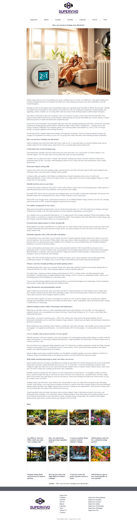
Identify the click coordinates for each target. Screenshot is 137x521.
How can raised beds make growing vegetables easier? (58, 440)
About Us (63, 510)
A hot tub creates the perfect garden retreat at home (79, 476)
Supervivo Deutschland (96, 497)
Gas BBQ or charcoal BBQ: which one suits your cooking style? (35, 440)
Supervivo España (94, 500)
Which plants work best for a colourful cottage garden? (100, 440)
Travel (94, 20)
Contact (62, 512)
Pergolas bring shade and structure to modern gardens (36, 476)
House (46, 20)
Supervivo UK (93, 510)
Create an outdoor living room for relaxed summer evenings (79, 440)
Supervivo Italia (94, 504)
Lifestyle (83, 20)
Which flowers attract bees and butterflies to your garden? (99, 476)
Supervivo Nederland (96, 506)
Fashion (70, 20)
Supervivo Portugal (95, 508)
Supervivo (34, 20)
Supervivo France (94, 502)
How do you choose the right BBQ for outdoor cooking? (57, 476)
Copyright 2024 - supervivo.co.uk (68, 519)
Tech (105, 20)
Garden (58, 20)
